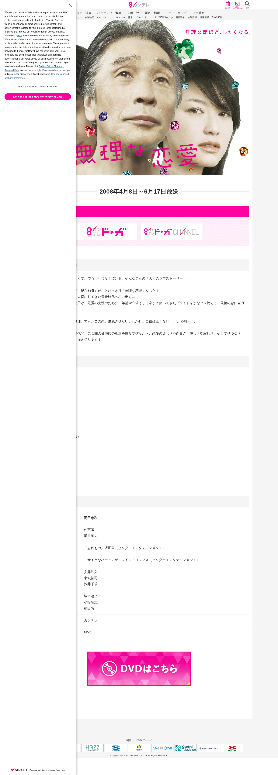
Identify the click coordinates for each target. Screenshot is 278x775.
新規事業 (180, 17)
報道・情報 (152, 13)
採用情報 (204, 17)
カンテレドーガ (117, 17)
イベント (101, 17)
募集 (130, 17)
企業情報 (192, 17)
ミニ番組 (199, 13)
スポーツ (133, 13)
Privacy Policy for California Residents (37, 86)
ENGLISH (217, 17)
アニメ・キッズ (176, 13)
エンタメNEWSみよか (161, 17)
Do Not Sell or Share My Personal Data (37, 96)
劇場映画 (89, 17)
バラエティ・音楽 (109, 13)
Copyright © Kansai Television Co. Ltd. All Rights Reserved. (139, 755)
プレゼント (141, 17)
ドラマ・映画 (82, 13)
